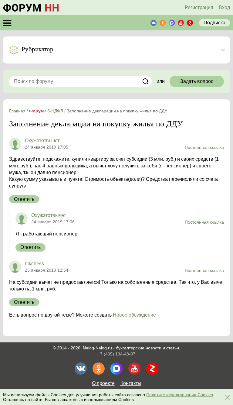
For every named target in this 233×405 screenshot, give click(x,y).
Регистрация (199, 7)
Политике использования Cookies (179, 394)
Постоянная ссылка (204, 147)
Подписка (214, 22)
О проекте (103, 383)
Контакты (130, 383)
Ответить (24, 199)
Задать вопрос (196, 81)
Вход (224, 7)
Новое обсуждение (134, 314)
